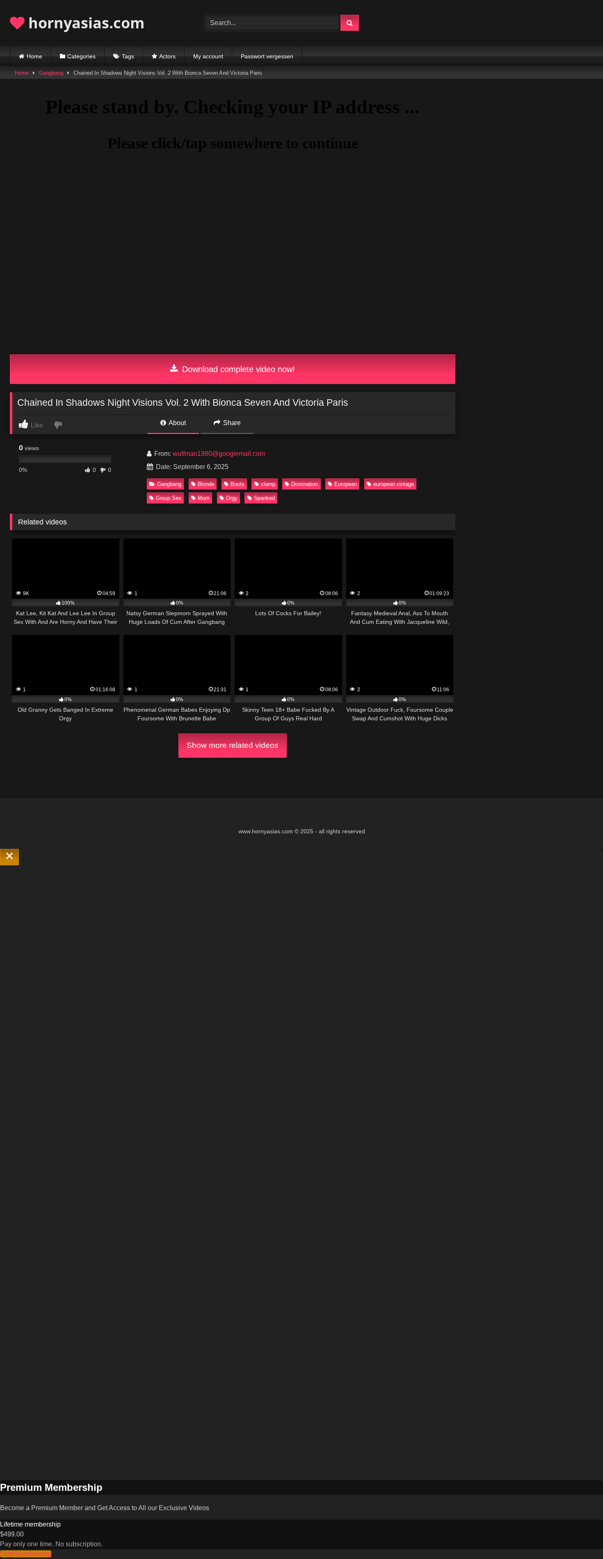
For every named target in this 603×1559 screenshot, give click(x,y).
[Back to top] (578, 1535)
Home (34, 56)
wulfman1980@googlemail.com (219, 453)
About (176, 422)
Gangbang (51, 73)
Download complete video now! (237, 369)
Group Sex (168, 498)
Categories (81, 56)
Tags (128, 56)
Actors (167, 56)
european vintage (393, 484)
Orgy (232, 498)
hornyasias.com (84, 23)
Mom (204, 498)
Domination (304, 484)
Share (231, 422)
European (345, 484)
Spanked (264, 498)
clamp (268, 484)
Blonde (206, 484)
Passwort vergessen (267, 56)
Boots (237, 484)
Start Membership (25, 1553)
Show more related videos (233, 745)
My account (208, 56)
